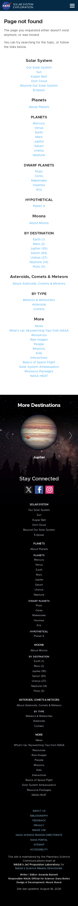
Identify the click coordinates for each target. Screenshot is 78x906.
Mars (38, 137)
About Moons (39, 223)
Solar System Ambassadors (39, 366)
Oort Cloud (39, 81)
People (39, 344)
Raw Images (39, 339)
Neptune (39, 155)
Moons (39, 216)
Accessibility (39, 849)
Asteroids (39, 304)
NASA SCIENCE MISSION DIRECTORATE (39, 835)
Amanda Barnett (48, 875)
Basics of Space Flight (39, 362)
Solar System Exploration (21, 5)
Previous (8, 436)
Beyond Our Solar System (39, 85)
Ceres (39, 176)
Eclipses (39, 90)
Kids (39, 353)
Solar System (39, 61)
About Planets (39, 107)
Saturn (39, 146)
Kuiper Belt (39, 76)
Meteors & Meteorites (39, 300)
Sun (39, 72)
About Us (39, 811)
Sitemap (39, 845)
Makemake (39, 180)
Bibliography (39, 816)
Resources (39, 335)
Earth (39, 132)
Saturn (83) (39, 253)
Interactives (38, 357)
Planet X (39, 206)
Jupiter (39, 141)
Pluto (39, 171)
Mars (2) (39, 244)
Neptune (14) (39, 262)
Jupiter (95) (39, 248)
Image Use (39, 830)
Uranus (39, 150)
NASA (5, 5)
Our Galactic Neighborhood (21, 14)
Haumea (39, 185)
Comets (38, 309)
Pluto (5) (39, 266)
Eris (39, 189)
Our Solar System (39, 67)
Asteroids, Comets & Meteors (39, 277)
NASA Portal (39, 840)
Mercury (39, 123)
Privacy (39, 825)
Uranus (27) (38, 257)
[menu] (72, 6)
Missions (39, 348)
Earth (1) (39, 239)
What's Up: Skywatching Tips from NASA (39, 330)
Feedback (39, 820)
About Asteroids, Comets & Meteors (38, 283)
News (39, 326)
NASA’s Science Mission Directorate (38, 868)
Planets (39, 100)
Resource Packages (39, 371)
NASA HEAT (39, 375)
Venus (38, 127)
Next (70, 436)
